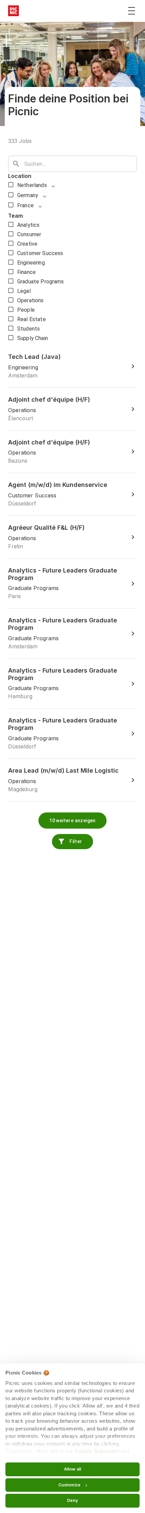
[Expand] (53, 186)
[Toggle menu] (131, 10)
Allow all (72, 1469)
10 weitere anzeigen (72, 820)
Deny (72, 1500)
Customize (69, 1484)
